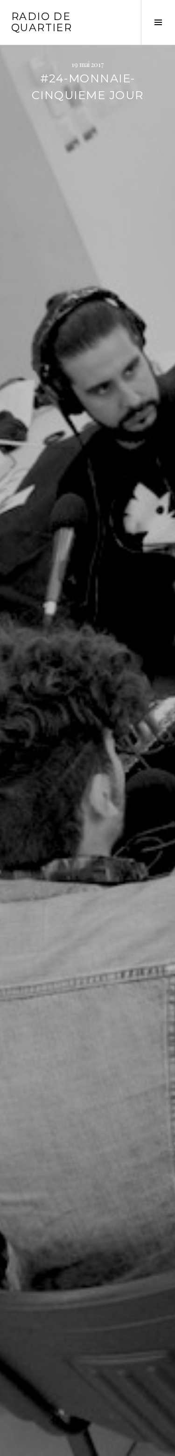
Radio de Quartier (41, 22)
